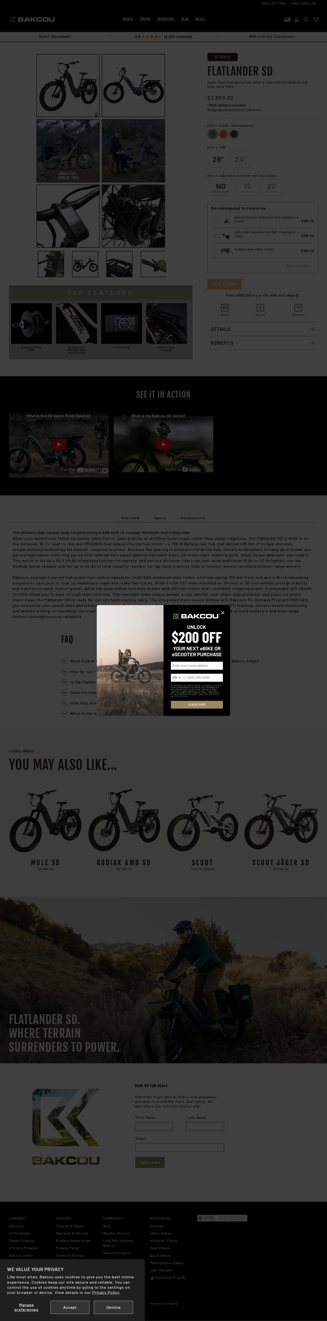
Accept (70, 1307)
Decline (113, 1307)
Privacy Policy (106, 1292)
